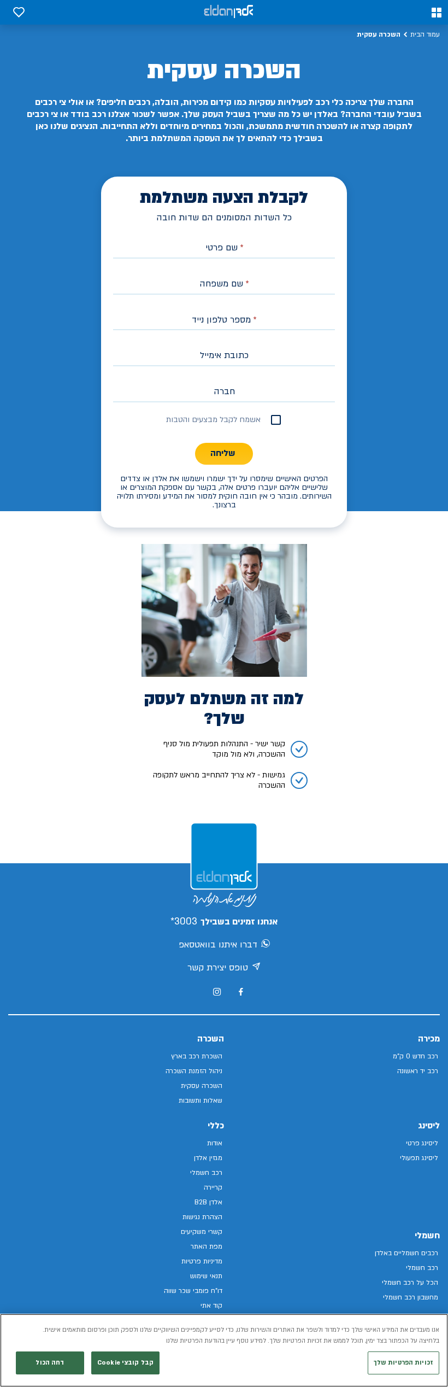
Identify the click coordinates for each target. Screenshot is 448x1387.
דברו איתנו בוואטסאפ (218, 945)
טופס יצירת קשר (217, 968)
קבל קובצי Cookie (125, 1363)
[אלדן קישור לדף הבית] (228, 12)
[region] (224, 1350)
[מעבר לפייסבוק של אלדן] (240, 992)
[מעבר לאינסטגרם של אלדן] (216, 992)
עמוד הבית (425, 34)
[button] (436, 12)
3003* (183, 921)
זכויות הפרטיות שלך (403, 1363)
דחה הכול (50, 1363)
